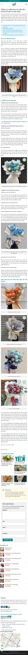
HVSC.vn (24, 653)
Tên (4, 521)
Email (4, 527)
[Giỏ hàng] (26, 4)
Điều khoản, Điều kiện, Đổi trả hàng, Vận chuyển (11, 614)
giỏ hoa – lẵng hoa (8, 117)
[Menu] (2, 4)
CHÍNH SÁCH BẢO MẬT (8, 28)
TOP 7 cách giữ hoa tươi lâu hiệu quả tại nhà (12, 30)
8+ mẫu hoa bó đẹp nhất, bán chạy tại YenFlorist (13, 35)
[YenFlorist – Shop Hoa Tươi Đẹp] (14, 4)
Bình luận (5, 510)
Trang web (5, 533)
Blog (6, 449)
